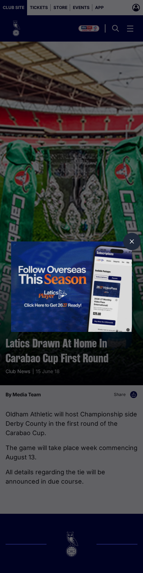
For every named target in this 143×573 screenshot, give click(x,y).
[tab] (132, 241)
